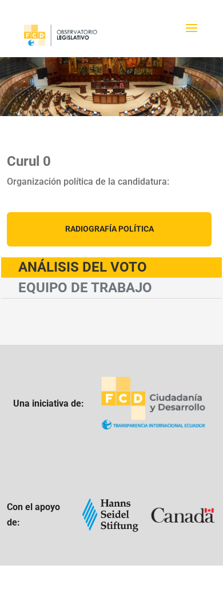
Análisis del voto (82, 267)
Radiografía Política (109, 228)
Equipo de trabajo (85, 288)
